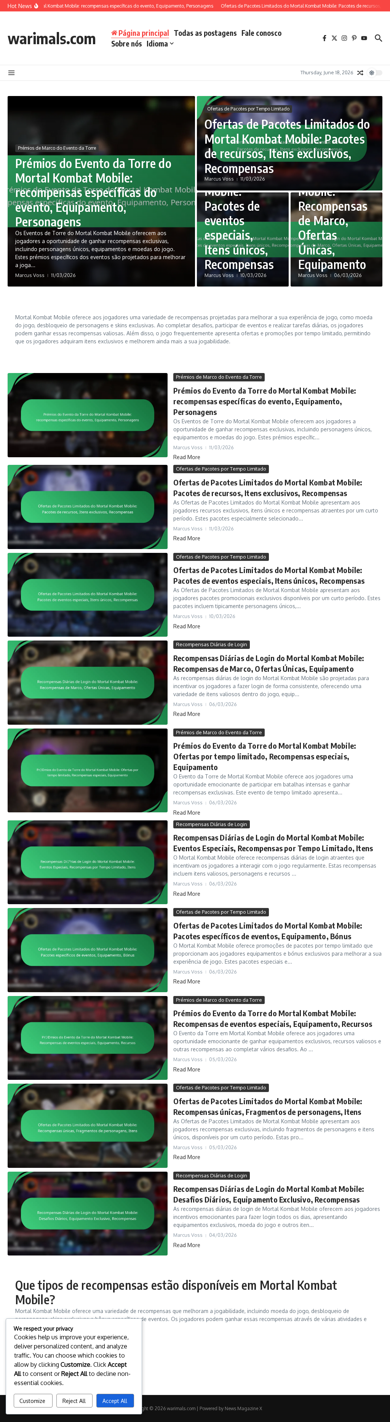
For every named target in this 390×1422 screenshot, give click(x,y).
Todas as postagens (205, 32)
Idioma (157, 43)
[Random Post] (360, 73)
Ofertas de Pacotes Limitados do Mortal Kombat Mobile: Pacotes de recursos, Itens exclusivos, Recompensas (287, 145)
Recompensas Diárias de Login (211, 644)
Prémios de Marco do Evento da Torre (57, 148)
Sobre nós (126, 43)
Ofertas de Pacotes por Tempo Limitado (248, 109)
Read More (186, 457)
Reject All (74, 1401)
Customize (32, 1401)
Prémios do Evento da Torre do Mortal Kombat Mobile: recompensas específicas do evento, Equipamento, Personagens (93, 192)
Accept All (114, 1401)
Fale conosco (261, 32)
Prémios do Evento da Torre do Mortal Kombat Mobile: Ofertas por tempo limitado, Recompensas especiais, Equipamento (264, 756)
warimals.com (52, 38)
